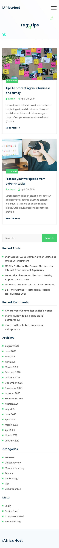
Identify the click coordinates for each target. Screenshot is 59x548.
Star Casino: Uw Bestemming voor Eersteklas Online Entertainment (30, 258)
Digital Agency (13, 462)
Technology (11, 478)
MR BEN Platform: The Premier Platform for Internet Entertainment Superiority (29, 268)
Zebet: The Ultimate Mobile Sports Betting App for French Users (29, 277)
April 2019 (10, 430)
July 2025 (10, 409)
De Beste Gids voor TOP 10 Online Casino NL (30, 284)
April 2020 (10, 419)
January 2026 (12, 377)
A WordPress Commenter (19, 310)
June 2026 (10, 351)
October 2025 (12, 393)
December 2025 (14, 382)
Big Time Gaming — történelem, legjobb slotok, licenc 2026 (28, 291)
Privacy (9, 473)
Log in (8, 505)
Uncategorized (13, 489)
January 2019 (12, 440)
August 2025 (12, 403)
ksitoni (11, 98)
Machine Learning (14, 468)
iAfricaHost (11, 7)
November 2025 (13, 388)
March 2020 (11, 424)
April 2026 (10, 361)
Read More (12, 127)
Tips (7, 483)
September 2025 (14, 398)
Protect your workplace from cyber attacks (25, 181)
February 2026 (13, 372)
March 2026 (11, 367)
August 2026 (12, 346)
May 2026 (10, 356)
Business (9, 457)
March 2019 (11, 435)
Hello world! (45, 310)
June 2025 (10, 414)
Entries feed (11, 511)
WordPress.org (13, 521)
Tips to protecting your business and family (28, 90)
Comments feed (14, 516)
